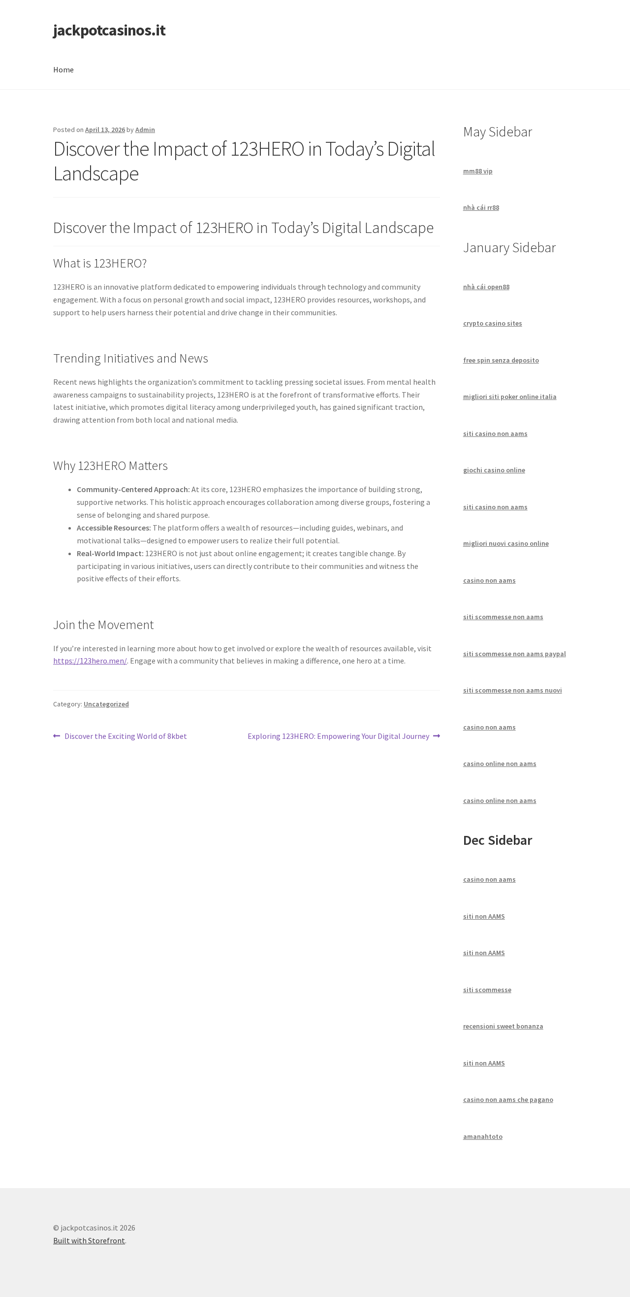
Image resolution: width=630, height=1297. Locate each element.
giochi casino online (494, 470)
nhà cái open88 (486, 286)
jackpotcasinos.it (109, 30)
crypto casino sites (492, 323)
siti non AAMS (484, 916)
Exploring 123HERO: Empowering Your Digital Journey (338, 737)
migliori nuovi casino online (506, 543)
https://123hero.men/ (90, 660)
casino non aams (489, 580)
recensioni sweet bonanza (503, 1026)
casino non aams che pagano (508, 1099)
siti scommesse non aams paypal (514, 653)
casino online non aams (499, 763)
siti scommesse (487, 989)
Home (63, 69)
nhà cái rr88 (481, 207)
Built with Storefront (89, 1240)
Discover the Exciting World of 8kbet (125, 737)
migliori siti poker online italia (510, 396)
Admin (145, 129)
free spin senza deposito (501, 360)
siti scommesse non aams (503, 616)
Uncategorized (106, 703)
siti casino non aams (495, 433)
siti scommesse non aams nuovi (512, 690)
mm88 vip (478, 170)
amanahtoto (483, 1136)
